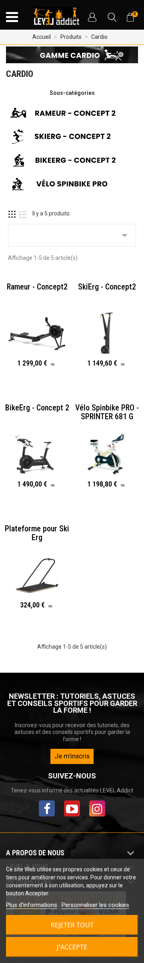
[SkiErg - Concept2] (72, 138)
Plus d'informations (31, 905)
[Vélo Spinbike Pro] (72, 185)
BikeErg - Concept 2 (37, 407)
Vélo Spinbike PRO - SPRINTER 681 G (107, 412)
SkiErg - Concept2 (107, 287)
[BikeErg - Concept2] (72, 162)
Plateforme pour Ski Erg (37, 533)
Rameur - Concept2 (37, 287)
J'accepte (72, 947)
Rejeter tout (72, 925)
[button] (92, 17)
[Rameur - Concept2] (72, 114)
